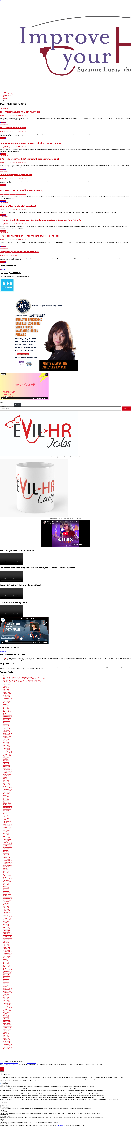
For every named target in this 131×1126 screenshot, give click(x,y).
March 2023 (6, 747)
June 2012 (6, 942)
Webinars (5, 98)
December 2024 (7, 715)
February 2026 (7, 693)
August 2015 (6, 885)
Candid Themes (31, 1063)
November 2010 (7, 971)
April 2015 (6, 891)
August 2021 (6, 775)
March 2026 (6, 692)
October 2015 (7, 882)
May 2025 (6, 707)
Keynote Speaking (8, 94)
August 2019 (6, 812)
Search (2, 402)
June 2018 (6, 833)
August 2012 (6, 939)
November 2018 (7, 825)
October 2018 (7, 827)
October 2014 (7, 900)
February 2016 (7, 876)
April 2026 (6, 690)
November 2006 (7, 1044)
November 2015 (7, 880)
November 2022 (7, 753)
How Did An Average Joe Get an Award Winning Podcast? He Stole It (31, 143)
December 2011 (7, 951)
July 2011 (5, 959)
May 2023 (6, 743)
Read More (3, 122)
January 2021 (6, 786)
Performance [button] (3, 1105)
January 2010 (6, 986)
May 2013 (6, 926)
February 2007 (7, 1039)
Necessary (5, 1083)
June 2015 (6, 888)
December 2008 (7, 1006)
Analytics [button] (2, 1110)
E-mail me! (3, 658)
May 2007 (6, 1035)
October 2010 (7, 973)
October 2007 (7, 1027)
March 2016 (6, 874)
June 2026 (6, 687)
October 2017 (7, 845)
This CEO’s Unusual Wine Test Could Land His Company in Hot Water (22, 677)
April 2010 (6, 982)
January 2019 (6, 822)
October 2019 (7, 809)
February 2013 (7, 930)
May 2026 (6, 689)
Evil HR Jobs (59, 1125)
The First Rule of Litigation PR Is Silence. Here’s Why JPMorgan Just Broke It (23, 680)
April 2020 (6, 800)
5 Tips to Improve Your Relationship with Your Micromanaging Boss (31, 159)
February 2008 (7, 1021)
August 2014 (6, 903)
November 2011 (7, 953)
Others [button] (2, 1119)
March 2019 (6, 819)
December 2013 (7, 915)
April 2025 (6, 709)
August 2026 (6, 684)
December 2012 (7, 933)
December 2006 (7, 1042)
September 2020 (7, 792)
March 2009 (6, 1001)
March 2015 (6, 892)
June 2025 (6, 706)
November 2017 (7, 844)
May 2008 (6, 1017)
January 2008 (6, 1023)
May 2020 (6, 798)
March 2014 (6, 910)
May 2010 (6, 980)
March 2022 (6, 765)
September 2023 (7, 737)
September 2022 (7, 756)
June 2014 (6, 906)
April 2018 (6, 836)
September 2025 (7, 701)
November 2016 (7, 862)
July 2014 (5, 904)
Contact (5, 97)
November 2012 (7, 935)
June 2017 (6, 851)
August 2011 (6, 957)
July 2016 (5, 868)
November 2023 (7, 734)
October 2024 (7, 718)
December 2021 (7, 769)
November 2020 (7, 789)
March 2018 (6, 838)
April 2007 (6, 1036)
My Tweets (3, 651)
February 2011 (7, 967)
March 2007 (6, 1038)
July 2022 (5, 759)
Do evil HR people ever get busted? (16, 174)
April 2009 (6, 1000)
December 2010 (7, 970)
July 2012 (5, 941)
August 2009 (6, 994)
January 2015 (6, 895)
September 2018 (7, 828)
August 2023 (6, 739)
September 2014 (7, 901)
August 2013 (6, 921)
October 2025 (7, 699)
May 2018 (6, 835)
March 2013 (6, 929)
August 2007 (6, 1030)
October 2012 (7, 936)
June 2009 (6, 997)
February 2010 (7, 985)
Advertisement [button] (4, 1114)
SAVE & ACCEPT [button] (5, 1123)
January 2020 (6, 804)
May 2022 (6, 762)
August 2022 (6, 757)
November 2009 (7, 989)
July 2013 (5, 923)
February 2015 (7, 894)
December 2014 (7, 897)
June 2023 (6, 742)
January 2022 (6, 768)
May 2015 (6, 889)
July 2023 (5, 740)
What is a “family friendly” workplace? (18, 206)
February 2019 (7, 821)
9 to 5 (4, 675)
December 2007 (7, 1024)
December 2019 (7, 806)
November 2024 (7, 716)
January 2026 (6, 695)
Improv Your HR (7, 95)
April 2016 (6, 872)
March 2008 (6, 1020)
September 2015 (7, 883)
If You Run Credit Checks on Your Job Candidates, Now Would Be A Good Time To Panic (40, 220)
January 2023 (6, 750)
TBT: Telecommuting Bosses (13, 127)
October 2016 (7, 863)
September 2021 (7, 774)
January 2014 (6, 913)
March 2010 (6, 983)
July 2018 (5, 831)
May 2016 (6, 871)
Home (4, 92)
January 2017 (6, 859)
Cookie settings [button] (4, 1066)
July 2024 (5, 722)
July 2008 (5, 1014)
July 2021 (5, 777)
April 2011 (6, 964)
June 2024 (6, 724)
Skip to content (4, 1)
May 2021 (6, 780)
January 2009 (6, 1005)
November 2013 (7, 916)
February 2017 (7, 857)
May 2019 (6, 816)
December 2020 (7, 787)
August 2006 (6, 1049)
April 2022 (6, 763)
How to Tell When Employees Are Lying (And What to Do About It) (30, 236)
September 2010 (7, 974)
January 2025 (6, 713)
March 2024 (6, 728)
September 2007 (7, 1029)
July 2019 (5, 813)
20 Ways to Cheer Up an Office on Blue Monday (22, 190)
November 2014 (7, 898)
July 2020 (5, 795)
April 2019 (6, 818)
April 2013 (6, 927)
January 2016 (6, 877)
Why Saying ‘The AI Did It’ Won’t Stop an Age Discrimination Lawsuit (22, 682)
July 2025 (5, 704)
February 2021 (7, 784)
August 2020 (6, 794)
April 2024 (6, 727)
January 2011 (6, 968)
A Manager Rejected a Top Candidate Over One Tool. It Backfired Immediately (24, 679)
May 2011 (6, 962)
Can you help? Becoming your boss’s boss (19, 251)
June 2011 (6, 960)
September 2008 (7, 1011)
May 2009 (6, 998)
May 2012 (6, 944)
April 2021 (6, 781)
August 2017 (6, 848)
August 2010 (6, 976)
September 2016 (7, 865)
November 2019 (7, 807)
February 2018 (7, 839)
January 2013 (6, 932)
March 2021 (6, 783)
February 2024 (7, 730)
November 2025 (7, 698)
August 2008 (6, 1012)
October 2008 (7, 1009)
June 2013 (6, 924)
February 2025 (7, 712)
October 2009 (7, 991)
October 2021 (7, 772)
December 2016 (7, 860)
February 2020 (7, 803)
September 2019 (7, 810)
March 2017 (6, 856)
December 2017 (7, 842)
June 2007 (6, 1033)
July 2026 (5, 686)
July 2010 (5, 977)
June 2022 (6, 760)
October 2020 (7, 791)
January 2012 (6, 950)
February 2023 (7, 748)
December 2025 (7, 696)
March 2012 (6, 947)
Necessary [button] (3, 1082)
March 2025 (6, 710)
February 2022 (7, 766)
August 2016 (6, 866)
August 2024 (6, 721)
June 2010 (6, 979)
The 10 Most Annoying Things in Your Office (20, 112)
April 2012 (6, 945)
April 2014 (6, 909)
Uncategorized (4, 108)
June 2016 (6, 869)
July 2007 (5, 1032)
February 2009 (7, 1003)
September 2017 (7, 847)
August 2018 (6, 830)
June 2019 (6, 815)
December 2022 (7, 751)
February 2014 (7, 912)
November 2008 (7, 1008)
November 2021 (7, 771)
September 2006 (7, 1047)
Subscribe (126, 408)
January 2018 (6, 841)
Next (4, 269)
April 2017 (6, 854)
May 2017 (6, 853)
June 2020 (6, 797)
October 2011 (7, 954)
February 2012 (7, 948)
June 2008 (6, 1015)
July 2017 (5, 850)
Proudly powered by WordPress (9, 1063)
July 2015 (5, 886)
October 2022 (7, 754)
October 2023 (7, 736)
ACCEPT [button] (12, 1066)
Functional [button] (3, 1101)
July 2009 (5, 995)
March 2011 (6, 965)
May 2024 (6, 725)
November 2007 (7, 1026)
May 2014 (6, 907)
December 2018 (7, 824)
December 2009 (7, 988)
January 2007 (6, 1041)
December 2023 (7, 733)
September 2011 (7, 956)
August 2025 (6, 702)
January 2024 (6, 731)
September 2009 (7, 992)
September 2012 (7, 938)
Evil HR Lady (22, 115)
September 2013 (7, 920)
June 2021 (6, 778)
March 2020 (6, 801)
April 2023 (6, 745)
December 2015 (7, 879)
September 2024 (7, 719)
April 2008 (6, 1018)
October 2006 (7, 1045)
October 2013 (7, 918)
